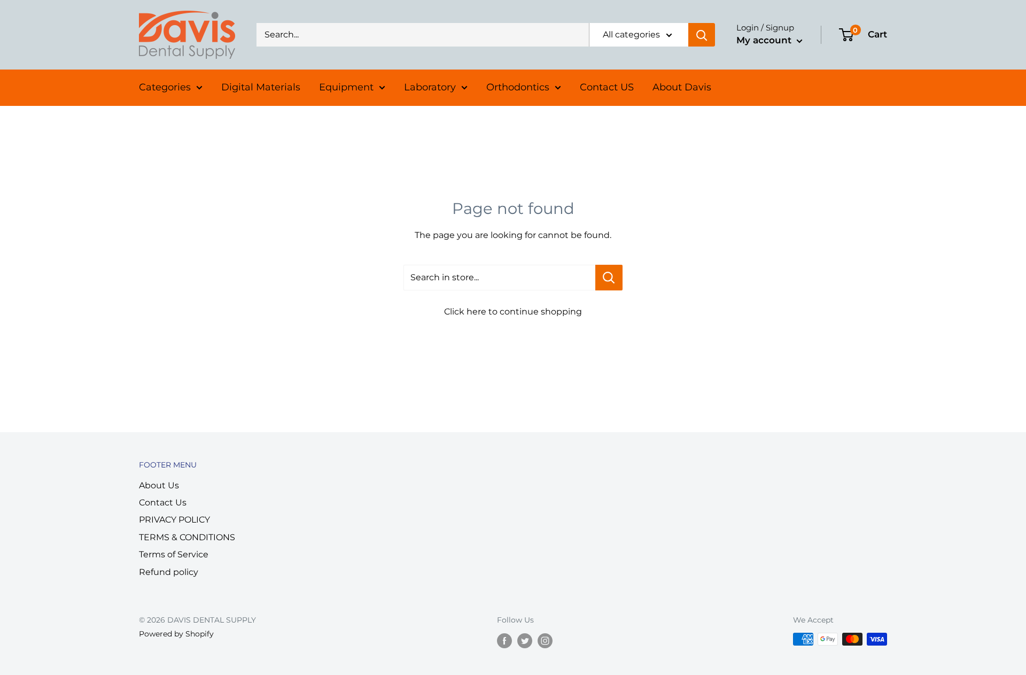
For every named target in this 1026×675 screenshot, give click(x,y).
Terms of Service (173, 554)
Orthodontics (517, 87)
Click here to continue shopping (513, 311)
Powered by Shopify (176, 634)
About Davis (681, 87)
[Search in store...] (609, 277)
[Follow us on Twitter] (524, 640)
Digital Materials (260, 87)
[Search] (701, 35)
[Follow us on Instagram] (545, 640)
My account (765, 40)
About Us (159, 485)
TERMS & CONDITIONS (187, 537)
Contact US (607, 87)
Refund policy (168, 572)
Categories (165, 87)
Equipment (346, 87)
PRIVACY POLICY (174, 520)
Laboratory (430, 87)
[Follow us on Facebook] (504, 640)
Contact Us (162, 502)
